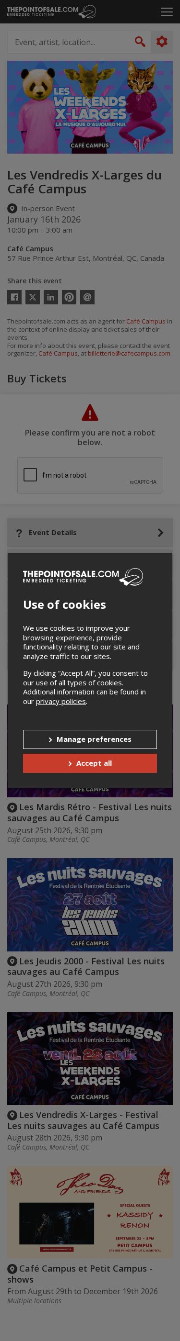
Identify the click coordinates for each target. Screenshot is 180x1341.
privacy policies (61, 701)
